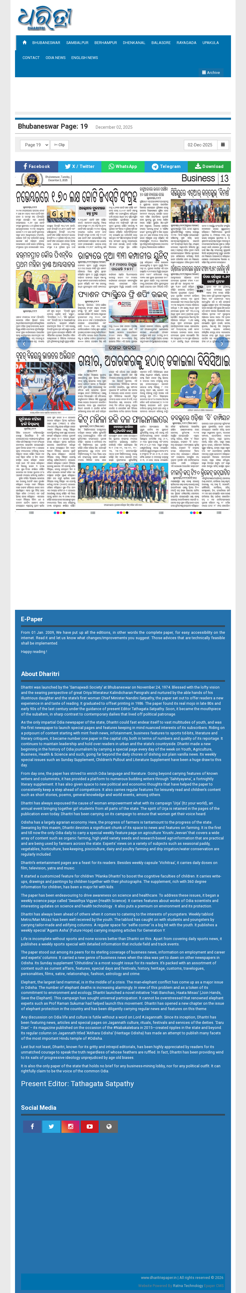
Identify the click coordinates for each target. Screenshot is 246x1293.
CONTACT (31, 57)
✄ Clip (59, 145)
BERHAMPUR (105, 42)
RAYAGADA (186, 42)
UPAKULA (210, 42)
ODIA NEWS (55, 57)
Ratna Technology (188, 1286)
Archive (213, 72)
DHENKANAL (134, 42)
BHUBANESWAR (46, 42)
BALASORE (161, 42)
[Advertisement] (124, 93)
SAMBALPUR (77, 42)
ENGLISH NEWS (84, 57)
